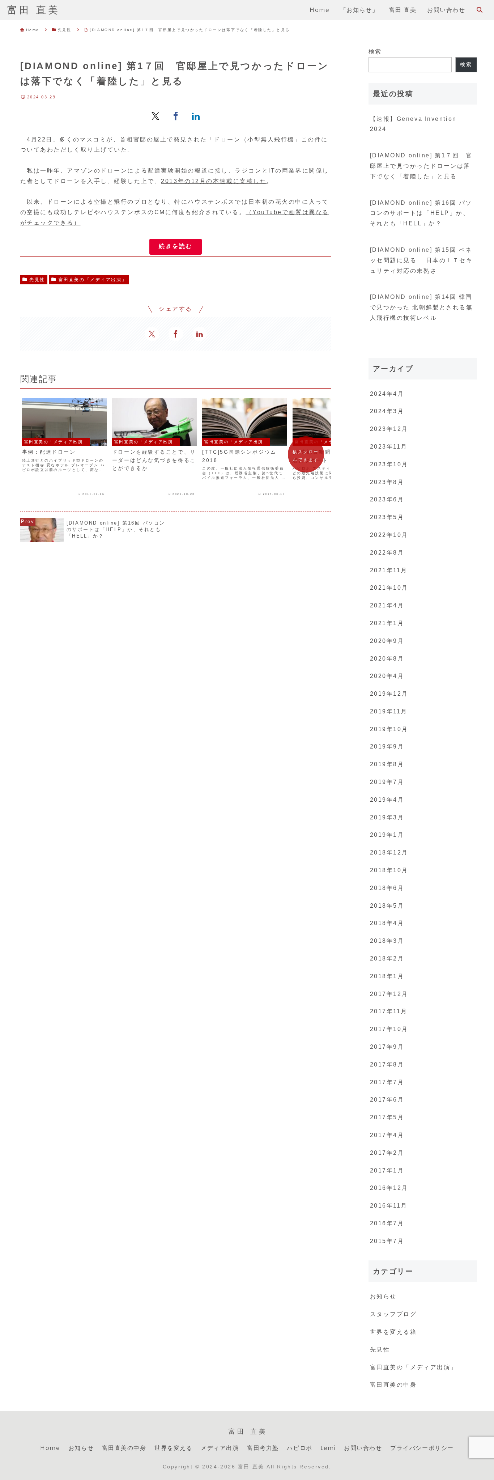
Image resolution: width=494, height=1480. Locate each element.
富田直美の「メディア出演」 (93, 279)
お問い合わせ (363, 1448)
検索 (375, 51)
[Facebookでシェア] (176, 116)
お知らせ (81, 1448)
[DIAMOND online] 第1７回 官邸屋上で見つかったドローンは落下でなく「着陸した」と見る (421, 165)
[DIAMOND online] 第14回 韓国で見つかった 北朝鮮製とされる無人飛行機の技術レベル (421, 307)
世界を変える (173, 1448)
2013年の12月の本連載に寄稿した (214, 181)
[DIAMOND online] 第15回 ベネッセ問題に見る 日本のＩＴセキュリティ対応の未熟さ (421, 260)
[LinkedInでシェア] (196, 116)
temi (328, 1448)
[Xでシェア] (155, 116)
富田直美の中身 (124, 1448)
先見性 (37, 279)
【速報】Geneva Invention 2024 (413, 124)
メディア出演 (220, 1448)
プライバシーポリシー (422, 1448)
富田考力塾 (263, 1448)
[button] (175, 247)
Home (50, 1448)
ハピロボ (299, 1448)
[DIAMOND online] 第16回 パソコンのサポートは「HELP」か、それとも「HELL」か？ (421, 213)
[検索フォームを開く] (479, 10)
